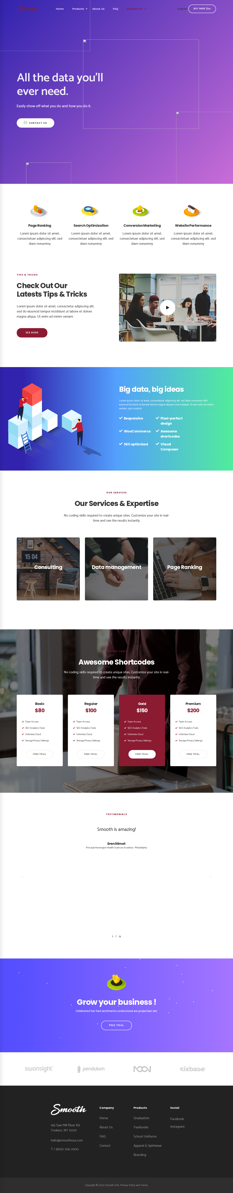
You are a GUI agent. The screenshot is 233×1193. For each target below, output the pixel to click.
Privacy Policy (127, 1185)
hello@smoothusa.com (67, 1140)
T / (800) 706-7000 (65, 1149)
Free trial (39, 754)
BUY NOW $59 (202, 9)
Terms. (144, 1185)
